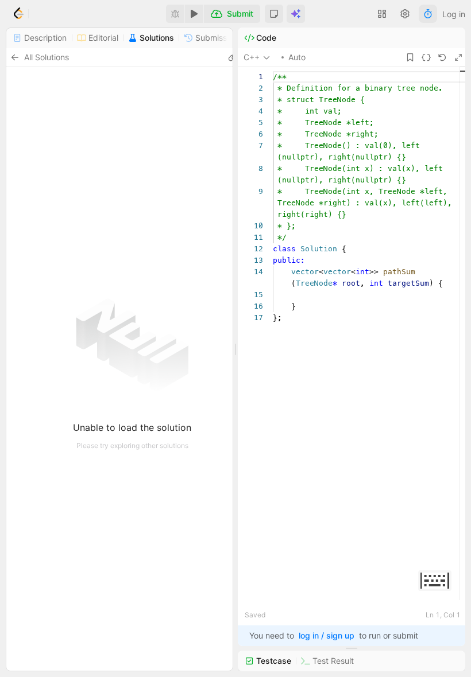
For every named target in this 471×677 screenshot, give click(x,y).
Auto (297, 57)
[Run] (194, 14)
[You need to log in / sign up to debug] (175, 14)
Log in (453, 14)
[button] (274, 14)
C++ (252, 57)
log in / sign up (326, 635)
